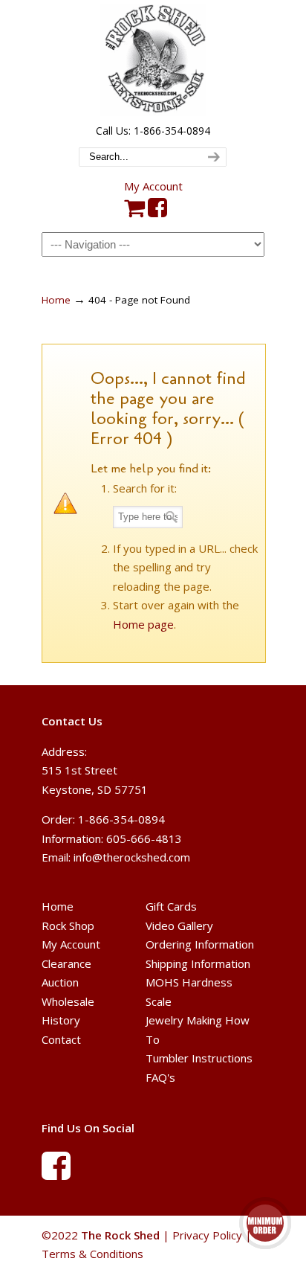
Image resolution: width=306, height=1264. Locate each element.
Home (56, 300)
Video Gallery (179, 925)
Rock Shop (68, 925)
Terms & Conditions (92, 1253)
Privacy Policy (207, 1235)
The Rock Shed (153, 60)
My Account (153, 186)
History (61, 1020)
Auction (60, 982)
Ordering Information (200, 944)
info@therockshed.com (132, 857)
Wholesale (68, 1001)
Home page (143, 624)
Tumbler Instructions (199, 1057)
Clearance (66, 963)
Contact (61, 1039)
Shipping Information (198, 963)
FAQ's (160, 1077)
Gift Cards (171, 906)
